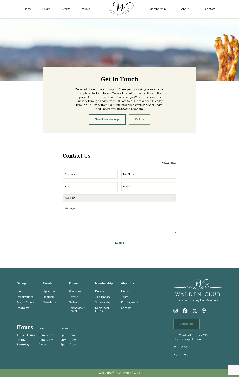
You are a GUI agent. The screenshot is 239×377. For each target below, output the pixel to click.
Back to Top (181, 355)
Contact (210, 9)
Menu (21, 291)
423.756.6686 (181, 347)
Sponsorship (103, 302)
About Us (127, 283)
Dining (46, 9)
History (125, 291)
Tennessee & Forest (77, 309)
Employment (129, 302)
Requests (23, 308)
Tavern (73, 296)
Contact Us (186, 324)
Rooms (85, 9)
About (185, 9)
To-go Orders (25, 302)
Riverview (75, 291)
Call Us (139, 119)
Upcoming (50, 291)
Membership (157, 9)
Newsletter (50, 302)
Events (65, 9)
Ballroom (75, 302)
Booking (48, 296)
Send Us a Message (107, 119)
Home (28, 9)
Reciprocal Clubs (102, 309)
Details (99, 291)
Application (102, 296)
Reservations (25, 296)
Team (124, 296)
